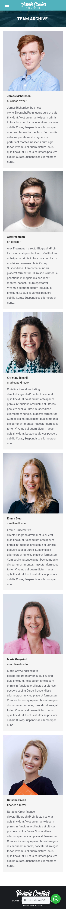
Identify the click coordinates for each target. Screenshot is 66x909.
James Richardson (19, 96)
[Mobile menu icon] (7, 5)
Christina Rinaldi (17, 377)
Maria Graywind (17, 659)
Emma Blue (14, 518)
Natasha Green (16, 800)
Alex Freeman (16, 237)
